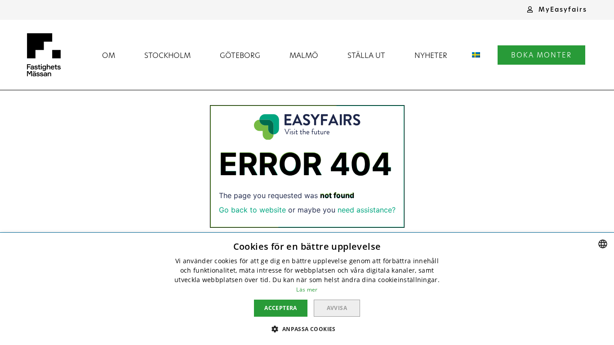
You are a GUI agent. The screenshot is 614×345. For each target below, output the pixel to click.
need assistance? (367, 209)
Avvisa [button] (337, 308)
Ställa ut (366, 55)
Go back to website (252, 209)
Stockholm (167, 55)
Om (108, 55)
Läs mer (306, 289)
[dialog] (307, 289)
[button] (557, 9)
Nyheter (430, 55)
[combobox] (602, 243)
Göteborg (240, 55)
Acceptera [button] (280, 308)
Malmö (303, 55)
